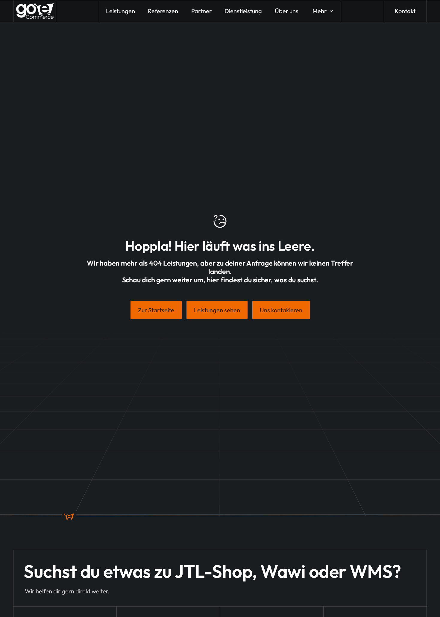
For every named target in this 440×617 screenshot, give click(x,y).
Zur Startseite (156, 310)
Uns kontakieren (281, 310)
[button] (322, 11)
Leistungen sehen (217, 310)
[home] (34, 11)
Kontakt (405, 11)
